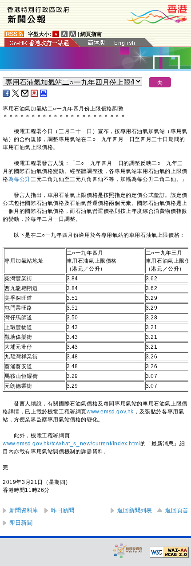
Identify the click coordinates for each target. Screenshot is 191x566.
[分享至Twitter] (16, 93)
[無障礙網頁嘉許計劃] (128, 550)
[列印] (44, 93)
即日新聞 (20, 522)
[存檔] (35, 93)
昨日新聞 (62, 510)
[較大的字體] (64, 34)
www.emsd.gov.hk (110, 412)
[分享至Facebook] (7, 93)
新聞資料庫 (23, 510)
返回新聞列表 (134, 510)
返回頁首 (176, 510)
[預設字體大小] (56, 34)
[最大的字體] (72, 34)
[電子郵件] (25, 93)
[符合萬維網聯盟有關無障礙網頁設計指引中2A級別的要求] (169, 552)
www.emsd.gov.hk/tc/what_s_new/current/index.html (71, 443)
